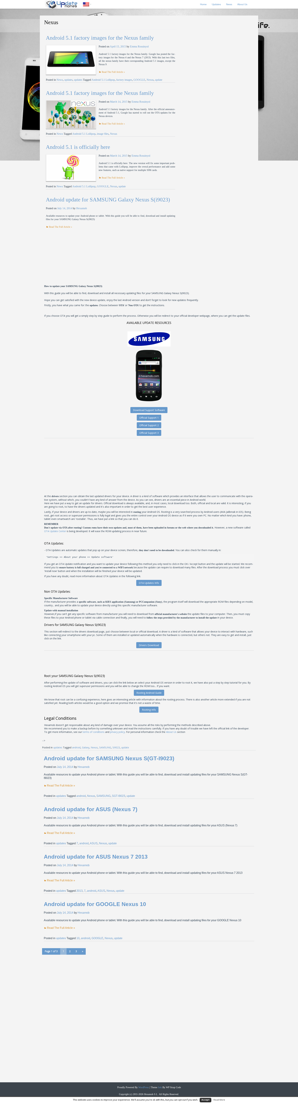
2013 (79, 890)
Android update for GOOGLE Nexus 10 (95, 904)
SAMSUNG (105, 747)
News (229, 4)
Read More (219, 1099)
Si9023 (116, 747)
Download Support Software (149, 410)
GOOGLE (139, 79)
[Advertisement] (75, 253)
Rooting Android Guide (149, 692)
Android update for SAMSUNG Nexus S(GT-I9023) (109, 758)
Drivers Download (149, 645)
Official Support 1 (149, 417)
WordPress (143, 1087)
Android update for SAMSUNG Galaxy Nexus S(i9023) (108, 200)
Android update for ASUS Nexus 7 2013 (96, 857)
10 (78, 938)
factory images (124, 79)
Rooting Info (149, 709)
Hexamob (81, 208)
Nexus (150, 79)
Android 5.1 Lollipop (103, 79)
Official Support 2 (149, 425)
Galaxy (85, 747)
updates (68, 79)
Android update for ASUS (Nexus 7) (90, 809)
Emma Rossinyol (139, 46)
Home (203, 4)
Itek (159, 1087)
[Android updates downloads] (64, 4)
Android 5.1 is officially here (78, 147)
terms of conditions (94, 732)
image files (103, 133)
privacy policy (117, 732)
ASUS (94, 843)
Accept (205, 1099)
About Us (242, 4)
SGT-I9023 (118, 795)
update (158, 79)
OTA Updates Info (149, 583)
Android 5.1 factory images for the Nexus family (100, 38)
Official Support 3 (149, 432)
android (76, 747)
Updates (216, 4)
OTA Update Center (55, 531)
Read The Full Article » (113, 72)
